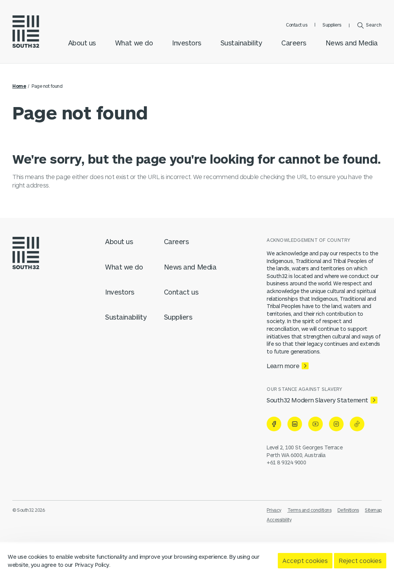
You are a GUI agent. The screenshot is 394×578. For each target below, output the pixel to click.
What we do (134, 43)
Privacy (274, 510)
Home (19, 86)
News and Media (352, 43)
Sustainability (241, 43)
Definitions (348, 510)
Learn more (283, 365)
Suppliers (331, 24)
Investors (186, 43)
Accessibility (279, 519)
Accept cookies (305, 560)
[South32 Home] (25, 31)
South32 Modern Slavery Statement (317, 400)
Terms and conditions (309, 510)
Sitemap (373, 510)
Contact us (296, 24)
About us (82, 43)
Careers (293, 43)
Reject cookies (360, 560)
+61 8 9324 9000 (286, 462)
